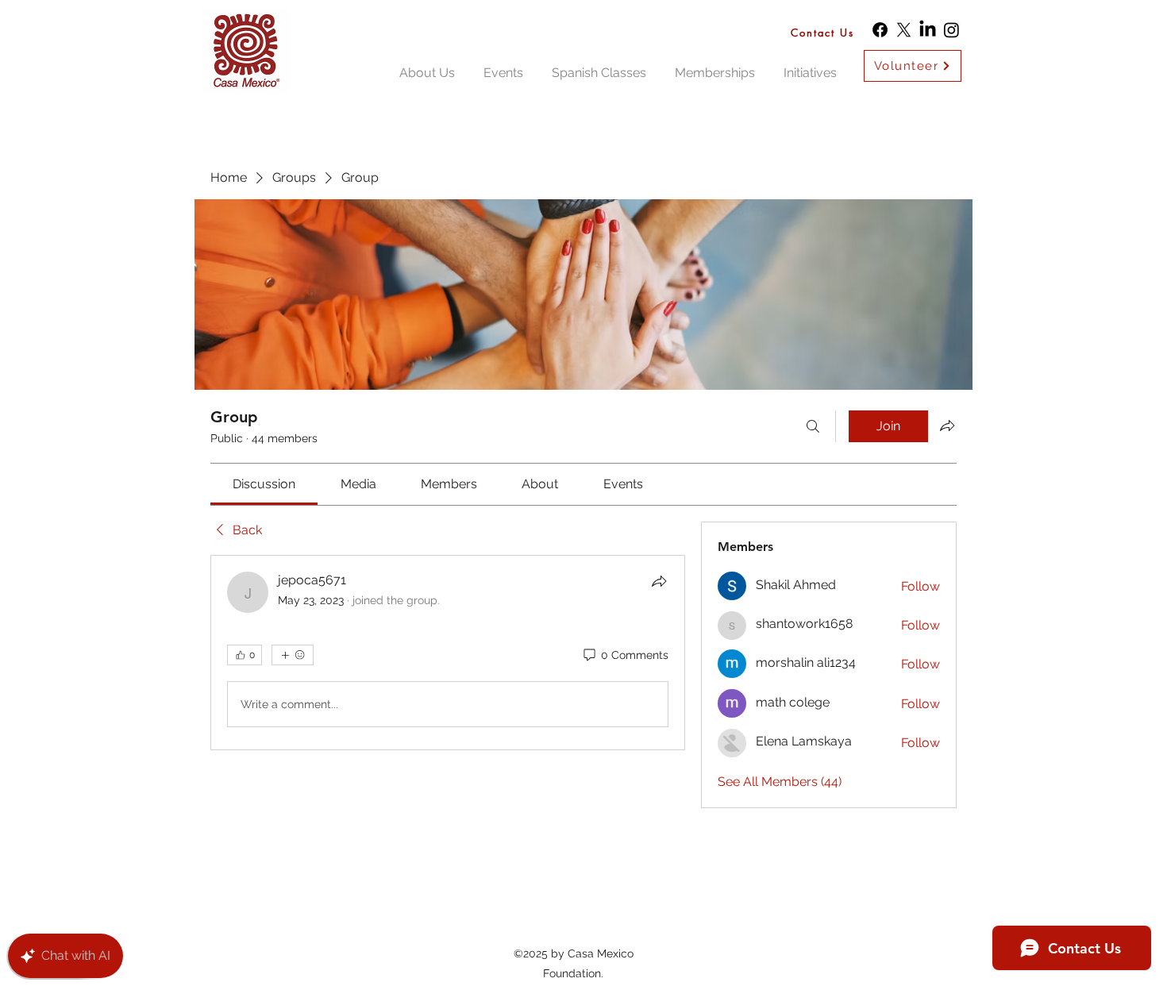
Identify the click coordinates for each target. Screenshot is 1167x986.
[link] (264, 483)
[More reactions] (293, 655)
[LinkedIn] (928, 30)
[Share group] (947, 425)
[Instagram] (951, 30)
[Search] (812, 426)
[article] (447, 652)
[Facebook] (880, 30)
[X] (904, 30)
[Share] (658, 581)
